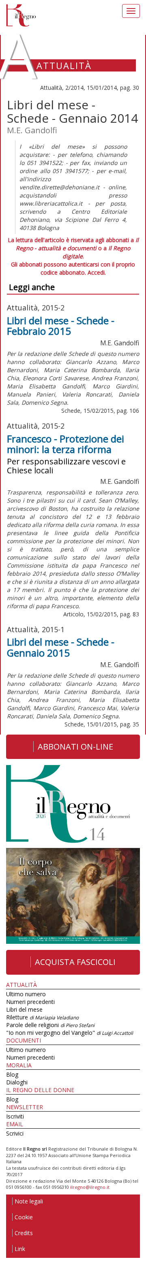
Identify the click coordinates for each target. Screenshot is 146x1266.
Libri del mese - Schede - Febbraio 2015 (60, 326)
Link (20, 1249)
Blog (12, 1074)
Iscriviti (15, 1116)
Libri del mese (24, 1009)
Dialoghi (17, 1082)
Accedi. (97, 272)
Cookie (24, 1217)
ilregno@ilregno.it (90, 1187)
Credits (24, 1233)
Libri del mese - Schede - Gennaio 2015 (60, 647)
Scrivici (15, 1133)
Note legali (29, 1201)
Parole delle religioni (50, 1025)
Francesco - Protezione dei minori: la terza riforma (65, 444)
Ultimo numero (26, 994)
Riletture (42, 1017)
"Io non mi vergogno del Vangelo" (69, 1032)
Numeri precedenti (30, 1002)
